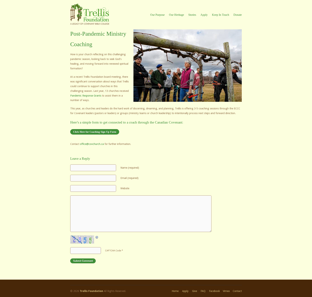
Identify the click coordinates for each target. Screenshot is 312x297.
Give (194, 291)
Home (175, 291)
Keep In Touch (220, 14)
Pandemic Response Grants (85, 95)
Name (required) (129, 167)
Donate (237, 14)
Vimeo (226, 291)
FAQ (203, 291)
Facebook (214, 291)
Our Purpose (157, 14)
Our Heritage (176, 14)
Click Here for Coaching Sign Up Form (94, 131)
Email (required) (129, 178)
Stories (192, 14)
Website (124, 188)
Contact (237, 291)
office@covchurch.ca (92, 144)
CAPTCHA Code (113, 250)
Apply (204, 14)
